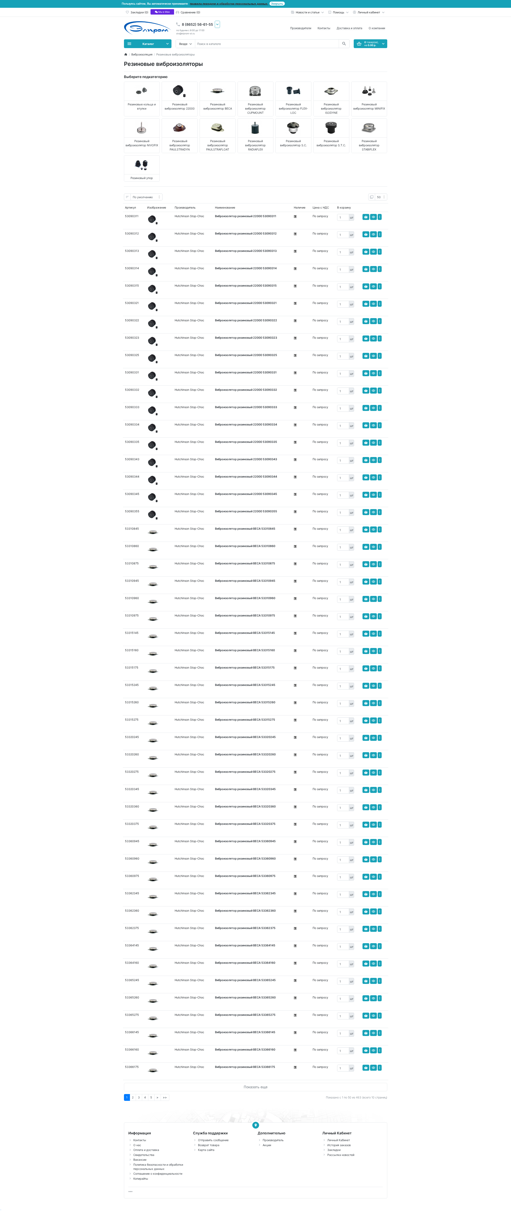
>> (165, 1097)
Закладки (334, 1150)
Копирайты (140, 1178)
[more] (380, 217)
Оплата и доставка (146, 1150)
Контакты (324, 28)
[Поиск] (344, 44)
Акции (267, 1145)
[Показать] (373, 217)
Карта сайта (206, 1150)
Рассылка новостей (340, 1155)
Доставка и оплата (349, 28)
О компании (377, 28)
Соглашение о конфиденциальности (157, 1173)
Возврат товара (208, 1145)
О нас (137, 1145)
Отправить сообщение (213, 1140)
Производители (300, 28)
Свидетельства (143, 1155)
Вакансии (139, 1159)
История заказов (339, 1145)
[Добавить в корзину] (365, 217)
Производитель (273, 1140)
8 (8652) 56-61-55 (197, 24)
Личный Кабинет (338, 1140)
